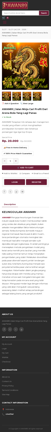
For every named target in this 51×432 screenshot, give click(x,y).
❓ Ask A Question (10, 103)
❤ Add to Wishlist (9, 173)
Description (10, 204)
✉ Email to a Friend (40, 173)
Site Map (6, 394)
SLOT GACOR (14, 29)
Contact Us (6, 381)
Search (44, 13)
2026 (24, 29)
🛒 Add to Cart (25, 168)
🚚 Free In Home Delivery (15, 147)
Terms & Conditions (10, 390)
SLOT (4, 29)
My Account (7, 344)
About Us (6, 377)
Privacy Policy (8, 386)
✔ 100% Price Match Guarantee (18, 153)
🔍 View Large (26, 103)
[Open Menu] (4, 22)
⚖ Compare (24, 173)
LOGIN (15, 182)
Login (4, 348)
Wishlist (5, 357)
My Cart (5, 353)
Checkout (6, 362)
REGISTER (36, 182)
